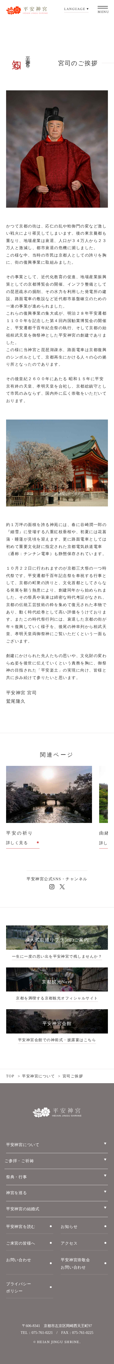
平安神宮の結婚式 (23, 1209)
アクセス (69, 1243)
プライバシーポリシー (18, 1287)
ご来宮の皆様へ (20, 1243)
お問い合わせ (18, 1260)
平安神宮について (38, 1076)
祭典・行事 (16, 1177)
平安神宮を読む (20, 1227)
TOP (10, 1076)
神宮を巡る (16, 1193)
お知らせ (69, 1227)
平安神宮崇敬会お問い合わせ (75, 1263)
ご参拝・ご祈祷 (19, 1161)
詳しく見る (17, 843)
